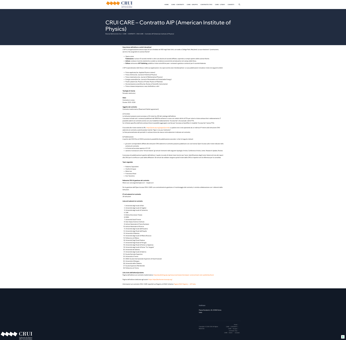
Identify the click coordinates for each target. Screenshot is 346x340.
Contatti (231, 4)
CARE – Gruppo (192, 4)
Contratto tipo (206, 4)
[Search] (239, 4)
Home (167, 4)
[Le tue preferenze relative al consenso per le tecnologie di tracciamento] (343, 337)
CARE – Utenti (220, 4)
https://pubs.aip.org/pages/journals (158, 128)
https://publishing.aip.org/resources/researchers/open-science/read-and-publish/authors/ (184, 275)
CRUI (211, 326)
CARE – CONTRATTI (177, 4)
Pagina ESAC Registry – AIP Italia (185, 284)
